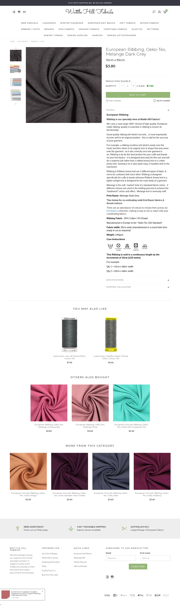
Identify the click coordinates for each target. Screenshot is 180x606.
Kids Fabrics (66, 29)
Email (108, 553)
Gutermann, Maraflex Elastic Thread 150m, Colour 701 (111, 357)
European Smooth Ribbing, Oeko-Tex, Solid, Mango (28, 494)
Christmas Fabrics (115, 29)
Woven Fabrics (149, 23)
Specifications (115, 280)
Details (110, 110)
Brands (49, 29)
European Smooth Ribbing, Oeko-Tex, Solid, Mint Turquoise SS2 (131, 425)
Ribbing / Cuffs (30, 29)
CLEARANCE (49, 23)
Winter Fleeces (80, 562)
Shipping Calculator (118, 287)
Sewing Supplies (77, 35)
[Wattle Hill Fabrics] (89, 11)
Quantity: (111, 86)
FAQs (44, 566)
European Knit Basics (101, 23)
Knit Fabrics (128, 23)
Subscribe (138, 566)
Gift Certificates (80, 566)
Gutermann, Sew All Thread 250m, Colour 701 (69, 357)
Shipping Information (51, 562)
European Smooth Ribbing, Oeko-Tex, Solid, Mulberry (152, 494)
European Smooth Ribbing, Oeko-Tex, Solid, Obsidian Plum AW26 (69, 494)
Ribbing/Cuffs (79, 558)
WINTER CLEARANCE (71, 23)
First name (145, 553)
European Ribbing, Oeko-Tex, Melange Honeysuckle (48, 425)
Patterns (153, 29)
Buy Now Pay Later (50, 575)
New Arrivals (29, 23)
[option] (64, 85)
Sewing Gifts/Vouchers (121, 35)
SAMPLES (97, 35)
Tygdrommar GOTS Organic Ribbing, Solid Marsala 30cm (26, 594)
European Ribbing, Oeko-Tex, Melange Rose (90, 425)
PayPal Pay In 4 (48, 570)
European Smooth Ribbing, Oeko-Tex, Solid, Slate (111, 494)
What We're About (50, 558)
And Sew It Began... (50, 553)
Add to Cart (138, 94)
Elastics (137, 29)
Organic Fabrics (89, 29)
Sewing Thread (53, 35)
